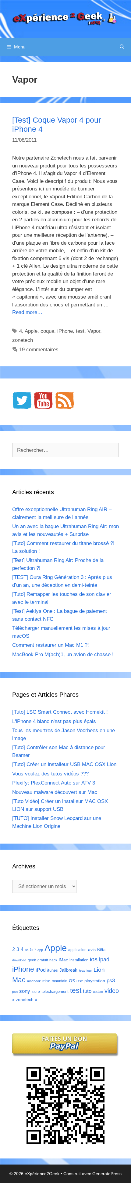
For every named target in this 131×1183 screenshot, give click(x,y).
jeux (82, 970)
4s (27, 950)
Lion (99, 969)
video (111, 990)
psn (15, 991)
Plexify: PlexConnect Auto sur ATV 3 (53, 783)
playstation (94, 980)
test (80, 331)
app (40, 950)
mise (46, 981)
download (19, 960)
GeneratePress (107, 1173)
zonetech (22, 340)
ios (93, 959)
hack (53, 960)
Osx (79, 981)
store (36, 992)
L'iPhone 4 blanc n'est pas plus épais (54, 721)
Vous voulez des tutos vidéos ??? (50, 774)
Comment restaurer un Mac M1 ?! (50, 645)
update (98, 991)
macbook (34, 981)
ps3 (111, 980)
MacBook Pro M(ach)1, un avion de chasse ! (63, 654)
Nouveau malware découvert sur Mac (54, 792)
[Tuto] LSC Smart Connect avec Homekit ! (60, 712)
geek (32, 960)
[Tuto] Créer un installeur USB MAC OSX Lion (64, 764)
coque (47, 331)
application (77, 950)
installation (78, 960)
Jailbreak (68, 970)
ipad (104, 960)
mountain (59, 981)
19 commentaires (38, 349)
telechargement (55, 991)
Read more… (27, 312)
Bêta (101, 949)
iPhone (65, 331)
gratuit (42, 960)
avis (92, 949)
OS (72, 981)
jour (89, 970)
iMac (63, 959)
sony (24, 991)
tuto (87, 991)
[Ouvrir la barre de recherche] (122, 47)
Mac (19, 980)
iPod (41, 970)
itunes (52, 970)
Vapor (93, 331)
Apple (31, 331)
